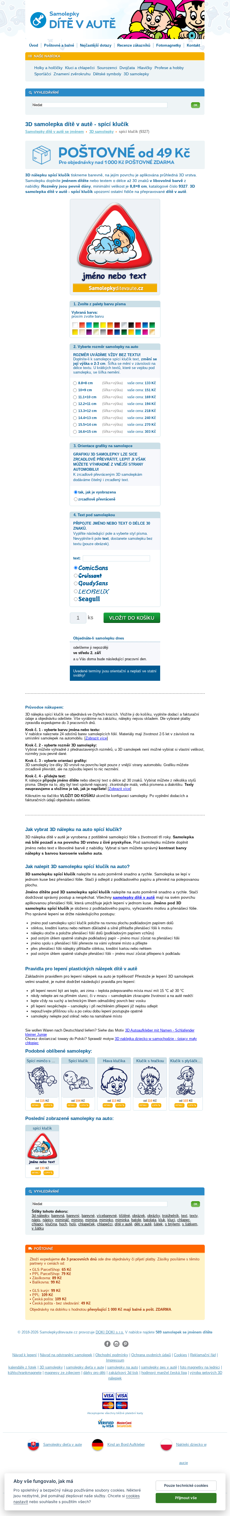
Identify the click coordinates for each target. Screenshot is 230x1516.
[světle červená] (82, 325)
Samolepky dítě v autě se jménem (54, 131)
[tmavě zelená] (124, 332)
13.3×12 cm (87, 411)
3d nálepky (40, 1216)
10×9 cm (85, 390)
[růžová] (145, 332)
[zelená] (152, 325)
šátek (158, 1224)
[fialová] (89, 332)
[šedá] (103, 332)
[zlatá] (96, 332)
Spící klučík (78, 1061)
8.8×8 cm (85, 383)
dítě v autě (123, 1224)
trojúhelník (170, 1216)
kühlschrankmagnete (25, 1373)
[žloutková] (131, 332)
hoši (72, 1224)
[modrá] (145, 325)
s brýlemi (172, 1224)
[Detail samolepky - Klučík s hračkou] (144, 1104)
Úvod (33, 45)
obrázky (153, 1216)
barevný (72, 1216)
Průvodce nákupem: (44, 707)
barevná (57, 1216)
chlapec (183, 1220)
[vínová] (117, 325)
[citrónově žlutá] (103, 325)
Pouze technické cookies (186, 1485)
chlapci (37, 1224)
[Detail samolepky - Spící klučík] (72, 1104)
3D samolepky (101, 131)
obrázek (138, 1216)
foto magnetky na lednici (200, 1367)
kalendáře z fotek (22, 1367)
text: (78, 558)
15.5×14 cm (87, 424)
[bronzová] (152, 332)
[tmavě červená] (110, 332)
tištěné (124, 1216)
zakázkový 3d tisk (123, 1373)
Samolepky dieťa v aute (62, 1444)
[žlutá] (75, 332)
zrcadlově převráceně (96, 499)
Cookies (180, 1355)
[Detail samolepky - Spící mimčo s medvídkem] (36, 1104)
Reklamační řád (203, 1355)
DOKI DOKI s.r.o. (110, 1332)
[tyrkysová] (138, 332)
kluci (171, 1220)
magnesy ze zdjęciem (62, 1373)
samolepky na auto (122, 1367)
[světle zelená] (96, 325)
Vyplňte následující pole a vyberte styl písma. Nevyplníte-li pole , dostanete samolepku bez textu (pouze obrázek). (113, 533)
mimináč (62, 1220)
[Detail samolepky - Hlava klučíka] (108, 1104)
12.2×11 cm (87, 404)
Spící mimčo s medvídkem (49, 1061)
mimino (77, 1220)
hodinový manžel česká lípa (164, 1373)
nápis (36, 1220)
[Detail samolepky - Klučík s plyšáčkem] (179, 1104)
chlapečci (104, 1224)
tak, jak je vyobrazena (97, 492)
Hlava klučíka (114, 1061)
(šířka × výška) (112, 383)
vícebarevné (107, 1216)
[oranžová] (110, 325)
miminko (106, 1220)
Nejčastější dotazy (95, 45)
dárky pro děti (94, 1373)
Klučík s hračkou (150, 1061)
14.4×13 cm (87, 418)
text (184, 1216)
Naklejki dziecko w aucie (191, 1453)
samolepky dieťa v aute (85, 1367)
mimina (91, 1220)
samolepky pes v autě (159, 1367)
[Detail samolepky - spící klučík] (36, 1172)
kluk (161, 1220)
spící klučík (42, 1128)
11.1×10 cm (87, 397)
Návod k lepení (24, 1355)
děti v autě (142, 1224)
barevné (88, 1216)
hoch (63, 1224)
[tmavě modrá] (117, 332)
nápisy (48, 1220)
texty (193, 1216)
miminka (122, 1220)
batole (136, 1220)
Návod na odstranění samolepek (66, 1355)
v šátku (38, 1228)
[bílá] (75, 325)
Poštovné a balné (59, 45)
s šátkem (189, 1224)
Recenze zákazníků (133, 45)
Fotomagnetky (168, 45)
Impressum (115, 1360)
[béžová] (82, 332)
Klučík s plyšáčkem (186, 1061)
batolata (149, 1220)
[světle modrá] (89, 325)
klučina (51, 1224)
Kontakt (193, 45)
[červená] (138, 325)
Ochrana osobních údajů (151, 1355)
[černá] (131, 325)
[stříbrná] (124, 325)
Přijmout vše (186, 1497)
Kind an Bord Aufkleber (126, 1444)
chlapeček (86, 1224)
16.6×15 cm (87, 431)
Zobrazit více (96, 738)
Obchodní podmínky (111, 1355)
